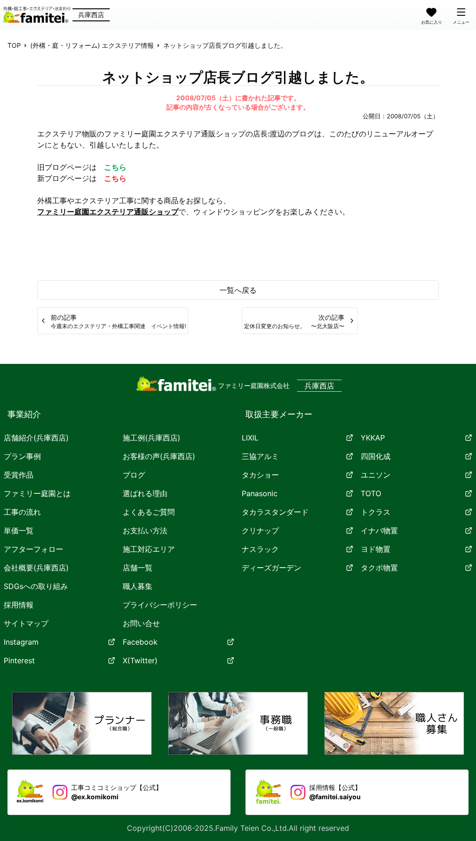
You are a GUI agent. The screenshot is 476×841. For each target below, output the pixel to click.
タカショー (260, 474)
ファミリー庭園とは (37, 493)
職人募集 (137, 586)
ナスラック (260, 549)
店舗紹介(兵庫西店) (36, 437)
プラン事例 (22, 456)
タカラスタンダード (275, 512)
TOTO (371, 493)
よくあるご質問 (149, 512)
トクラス (375, 512)
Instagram (21, 642)
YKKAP (373, 437)
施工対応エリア (149, 549)
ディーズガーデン (271, 567)
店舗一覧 (137, 567)
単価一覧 (18, 530)
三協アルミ (260, 456)
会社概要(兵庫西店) (36, 567)
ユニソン (375, 474)
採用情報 (18, 604)
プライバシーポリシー (160, 604)
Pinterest (19, 660)
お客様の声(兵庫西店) (159, 456)
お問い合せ (141, 623)
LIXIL (250, 437)
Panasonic (260, 493)
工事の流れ (22, 512)
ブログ (134, 474)
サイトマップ (26, 623)
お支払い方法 (145, 530)
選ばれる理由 (145, 493)
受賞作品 (18, 474)
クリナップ (260, 530)
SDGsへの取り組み (36, 586)
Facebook (140, 642)
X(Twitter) (140, 660)
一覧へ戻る (238, 290)
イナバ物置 (379, 530)
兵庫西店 (91, 15)
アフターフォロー (33, 549)
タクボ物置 (379, 567)
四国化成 (375, 456)
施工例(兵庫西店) (151, 437)
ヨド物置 (375, 549)
